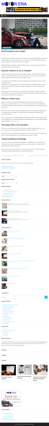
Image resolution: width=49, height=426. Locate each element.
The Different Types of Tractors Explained (38, 155)
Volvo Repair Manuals (8, 193)
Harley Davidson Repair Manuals (10, 191)
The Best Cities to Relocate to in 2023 (14, 276)
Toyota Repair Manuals (8, 195)
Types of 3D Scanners (12, 283)
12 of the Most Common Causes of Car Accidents (13, 155)
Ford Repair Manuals (7, 190)
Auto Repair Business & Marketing (10, 304)
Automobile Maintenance (8, 306)
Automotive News (7, 309)
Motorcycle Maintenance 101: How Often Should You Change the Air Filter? (21, 261)
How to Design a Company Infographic (15, 210)
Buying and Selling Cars (8, 313)
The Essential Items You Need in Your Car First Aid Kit (17, 268)
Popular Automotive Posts (9, 321)
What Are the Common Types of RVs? (14, 231)
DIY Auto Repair (6, 316)
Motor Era (14, 54)
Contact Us (5, 335)
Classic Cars (5, 314)
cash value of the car (15, 121)
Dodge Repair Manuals (8, 196)
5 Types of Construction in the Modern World (16, 238)
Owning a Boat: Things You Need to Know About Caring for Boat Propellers (40, 378)
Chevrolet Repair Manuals (8, 414)
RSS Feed (5, 333)
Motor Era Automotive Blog (9, 330)
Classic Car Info (6, 331)
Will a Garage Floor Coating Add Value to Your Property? (18, 203)
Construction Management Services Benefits (16, 246)
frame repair (20, 104)
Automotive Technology (8, 311)
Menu (5, 15)
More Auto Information (8, 318)
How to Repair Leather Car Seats (14, 218)
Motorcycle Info (6, 319)
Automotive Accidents (7, 47)
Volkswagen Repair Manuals (9, 419)
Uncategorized (6, 323)
